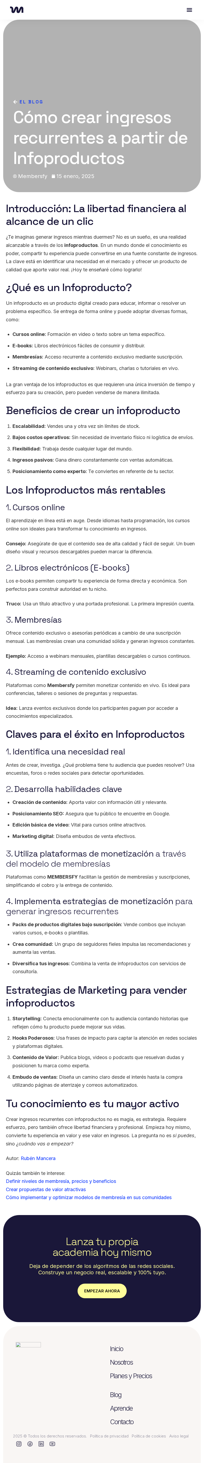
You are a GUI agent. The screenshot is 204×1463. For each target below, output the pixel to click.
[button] (189, 10)
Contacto (121, 1422)
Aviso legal (179, 1436)
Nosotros (121, 1362)
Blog (115, 1395)
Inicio (116, 1349)
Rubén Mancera (38, 1158)
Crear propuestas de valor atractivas (46, 1189)
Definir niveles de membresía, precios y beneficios (61, 1181)
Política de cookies (149, 1436)
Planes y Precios (131, 1376)
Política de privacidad (109, 1436)
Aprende (121, 1408)
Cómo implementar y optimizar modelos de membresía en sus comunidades (89, 1197)
